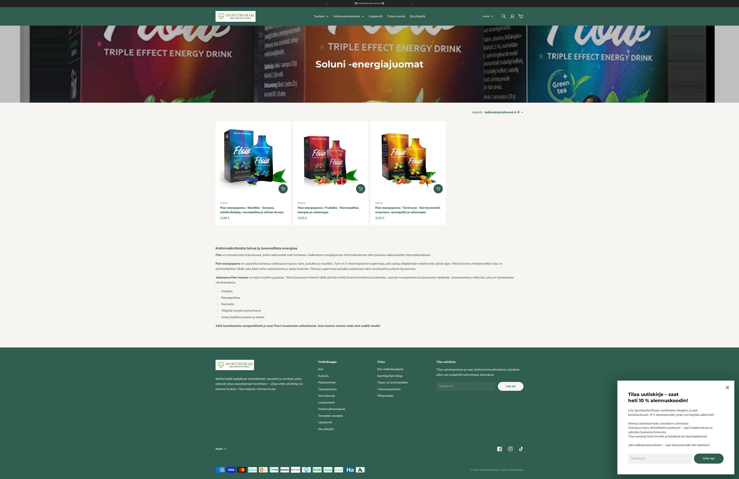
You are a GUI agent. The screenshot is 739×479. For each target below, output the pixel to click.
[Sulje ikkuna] (727, 387)
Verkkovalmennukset (331, 409)
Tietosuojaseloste (389, 389)
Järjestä (477, 112)
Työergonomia (327, 389)
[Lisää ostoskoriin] (283, 188)
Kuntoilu (323, 376)
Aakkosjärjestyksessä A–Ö (502, 112)
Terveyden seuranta (330, 416)
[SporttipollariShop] (236, 16)
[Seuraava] (412, 3)
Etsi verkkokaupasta (390, 369)
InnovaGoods (326, 396)
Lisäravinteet (326, 402)
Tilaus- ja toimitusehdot (392, 382)
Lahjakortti (325, 422)
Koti (320, 369)
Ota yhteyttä (326, 429)
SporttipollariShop (488, 469)
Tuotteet (319, 16)
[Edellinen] (326, 3)
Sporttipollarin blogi (390, 376)
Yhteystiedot (385, 396)
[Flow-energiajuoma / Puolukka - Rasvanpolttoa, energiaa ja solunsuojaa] (330, 158)
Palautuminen (327, 382)
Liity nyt (709, 458)
